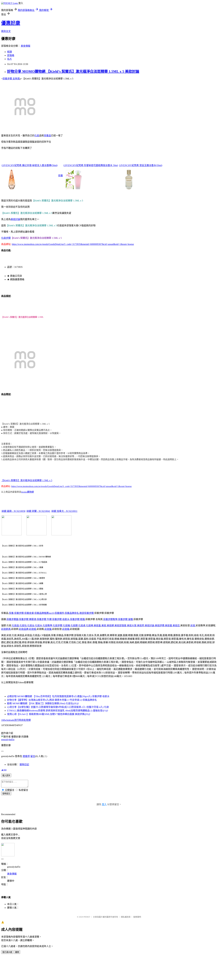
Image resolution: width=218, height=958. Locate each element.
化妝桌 (81, 625)
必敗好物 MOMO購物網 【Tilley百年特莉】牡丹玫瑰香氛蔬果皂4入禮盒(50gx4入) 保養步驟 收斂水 (58, 696)
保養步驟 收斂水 (60, 619)
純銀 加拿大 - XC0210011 (64, 511)
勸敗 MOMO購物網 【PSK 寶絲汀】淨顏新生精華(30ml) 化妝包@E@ (43, 703)
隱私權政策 (126, 917)
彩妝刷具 (6, 629)
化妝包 (23, 625)
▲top (4, 769)
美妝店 (176, 625)
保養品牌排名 (72, 613)
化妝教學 (47, 625)
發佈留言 (6, 793)
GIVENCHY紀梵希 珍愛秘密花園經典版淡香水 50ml (90, 165)
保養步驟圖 (12, 619)
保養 (60, 175)
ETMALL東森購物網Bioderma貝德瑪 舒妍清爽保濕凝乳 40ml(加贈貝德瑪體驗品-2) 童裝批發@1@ (57, 710)
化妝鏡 (74, 625)
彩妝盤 (48, 629)
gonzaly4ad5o (7, 739)
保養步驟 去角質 (11, 78)
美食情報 (25, 46)
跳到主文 (6, 31)
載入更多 (6, 775)
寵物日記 (24, 764)
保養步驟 (19, 613)
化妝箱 (66, 625)
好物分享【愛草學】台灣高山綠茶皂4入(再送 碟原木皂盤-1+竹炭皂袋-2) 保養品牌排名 (52, 700)
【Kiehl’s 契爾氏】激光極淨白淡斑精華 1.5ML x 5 (26, 480)
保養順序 (59, 613)
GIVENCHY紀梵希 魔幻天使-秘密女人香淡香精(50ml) (30, 165)
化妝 (36, 135)
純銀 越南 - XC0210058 (13, 511)
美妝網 (110, 625)
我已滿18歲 (7, 952)
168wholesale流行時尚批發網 (16, 720)
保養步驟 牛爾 (44, 619)
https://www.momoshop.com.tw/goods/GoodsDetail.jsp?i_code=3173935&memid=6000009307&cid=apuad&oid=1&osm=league (73, 244)
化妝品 (15, 625)
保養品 (47, 135)
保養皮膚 (29, 613)
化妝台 (30, 625)
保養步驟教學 (110, 619)
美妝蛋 (168, 625)
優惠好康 (10, 23)
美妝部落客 (120, 625)
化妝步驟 (6, 238)
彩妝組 (32, 629)
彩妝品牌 (23, 629)
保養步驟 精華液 (27, 619)
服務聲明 (137, 917)
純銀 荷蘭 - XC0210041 (38, 511)
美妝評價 (159, 625)
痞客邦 (26, 756)
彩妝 (192, 625)
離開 (17, 952)
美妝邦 (140, 625)
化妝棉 (89, 625)
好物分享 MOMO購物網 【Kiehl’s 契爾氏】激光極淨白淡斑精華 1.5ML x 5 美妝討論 (73, 71)
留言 (32, 756)
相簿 (9, 52)
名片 (9, 59)
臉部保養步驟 (86, 613)
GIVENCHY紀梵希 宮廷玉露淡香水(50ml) (140, 165)
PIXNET (86, 917)
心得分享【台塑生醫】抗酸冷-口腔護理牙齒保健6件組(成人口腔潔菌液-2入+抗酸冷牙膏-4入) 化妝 (58, 707)
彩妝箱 (65, 629)
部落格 (10, 55)
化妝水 (38, 625)
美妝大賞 (131, 625)
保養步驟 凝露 (125, 619)
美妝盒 (97, 625)
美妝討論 (15, 219)
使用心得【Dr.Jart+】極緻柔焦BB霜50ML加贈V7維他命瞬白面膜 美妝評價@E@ (48, 714)
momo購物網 (27, 492)
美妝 (103, 625)
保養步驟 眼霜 (77, 619)
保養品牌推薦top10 (44, 613)
